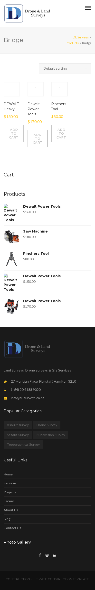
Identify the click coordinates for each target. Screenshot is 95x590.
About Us (11, 510)
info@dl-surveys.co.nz (27, 398)
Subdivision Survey (51, 435)
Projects (10, 492)
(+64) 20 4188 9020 (26, 389)
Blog (7, 519)
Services (10, 483)
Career (9, 501)
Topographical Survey (23, 444)
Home (8, 474)
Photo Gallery (17, 542)
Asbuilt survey (18, 425)
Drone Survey (47, 425)
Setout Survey (18, 435)
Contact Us (12, 528)
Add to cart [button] (14, 133)
